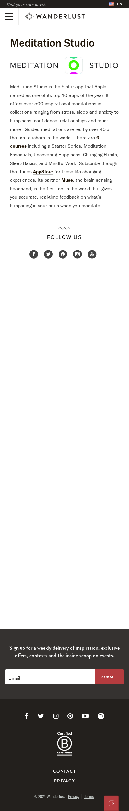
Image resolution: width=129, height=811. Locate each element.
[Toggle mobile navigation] (9, 16)
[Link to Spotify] (101, 716)
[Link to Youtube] (85, 716)
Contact (64, 771)
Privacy (64, 781)
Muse (67, 180)
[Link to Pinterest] (70, 716)
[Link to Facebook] (27, 716)
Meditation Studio (52, 43)
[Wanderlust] (55, 16)
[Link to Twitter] (41, 716)
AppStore (43, 171)
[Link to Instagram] (56, 716)
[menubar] (115, 4)
